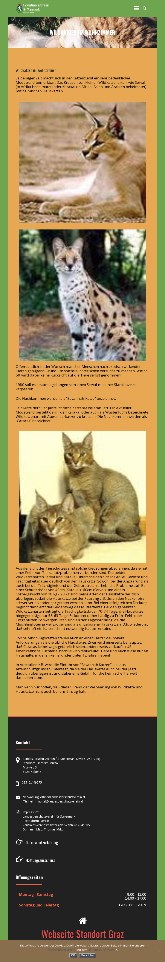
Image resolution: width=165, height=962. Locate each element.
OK (73, 955)
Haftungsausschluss (101, 950)
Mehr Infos (87, 955)
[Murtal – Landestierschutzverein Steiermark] (32, 8)
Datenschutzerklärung (60, 950)
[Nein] (159, 951)
